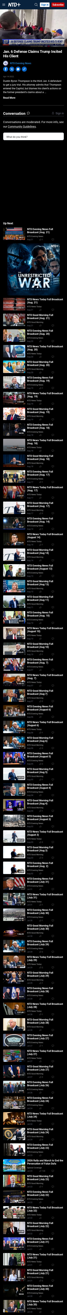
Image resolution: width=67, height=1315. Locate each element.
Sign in (44, 4)
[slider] (33, 40)
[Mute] (10, 43)
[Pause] (4, 43)
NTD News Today (34, 307)
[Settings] (62, 43)
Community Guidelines (22, 126)
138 (43, 1171)
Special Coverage (34, 1168)
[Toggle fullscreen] (57, 43)
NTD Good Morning (35, 322)
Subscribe (58, 4)
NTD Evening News (20, 63)
